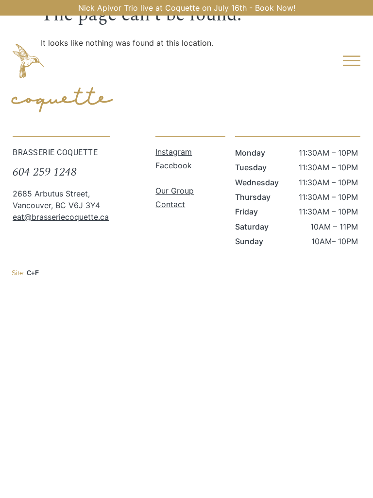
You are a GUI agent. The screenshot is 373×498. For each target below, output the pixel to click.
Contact (170, 204)
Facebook (173, 165)
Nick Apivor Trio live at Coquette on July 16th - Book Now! (186, 8)
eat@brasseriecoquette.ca (61, 217)
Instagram (173, 152)
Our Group (174, 191)
